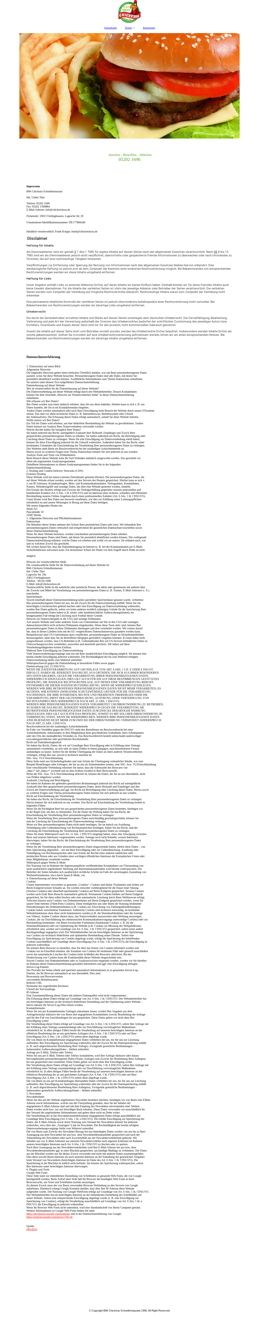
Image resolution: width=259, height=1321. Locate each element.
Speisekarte (110, 27)
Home (128, 27)
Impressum (149, 27)
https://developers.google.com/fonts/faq (48, 1213)
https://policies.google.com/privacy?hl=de (49, 1217)
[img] (129, 11)
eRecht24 (31, 1229)
